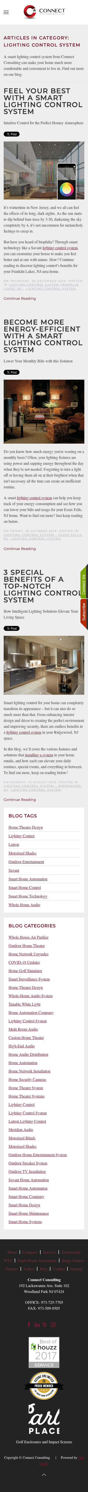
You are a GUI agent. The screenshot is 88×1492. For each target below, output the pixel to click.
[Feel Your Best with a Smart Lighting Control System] (44, 169)
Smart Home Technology (28, 896)
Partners (12, 1268)
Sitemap (76, 1268)
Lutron (14, 844)
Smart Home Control (25, 887)
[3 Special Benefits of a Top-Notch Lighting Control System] (44, 664)
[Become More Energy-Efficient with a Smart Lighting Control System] (44, 411)
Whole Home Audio (24, 904)
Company (30, 1252)
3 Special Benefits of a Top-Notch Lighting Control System (43, 586)
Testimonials (71, 1252)
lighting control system (60, 247)
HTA (8, 1260)
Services (49, 1252)
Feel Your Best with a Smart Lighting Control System (43, 101)
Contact (59, 1268)
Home (12, 1252)
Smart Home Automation (28, 878)
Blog (43, 1268)
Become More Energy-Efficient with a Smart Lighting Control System (43, 336)
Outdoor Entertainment (26, 861)
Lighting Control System (51, 288)
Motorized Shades (22, 852)
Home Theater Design (26, 827)
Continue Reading (20, 298)
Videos (28, 1268)
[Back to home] (44, 12)
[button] (6, 12)
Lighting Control (21, 835)
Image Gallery (73, 1260)
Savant (14, 870)
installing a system (39, 754)
